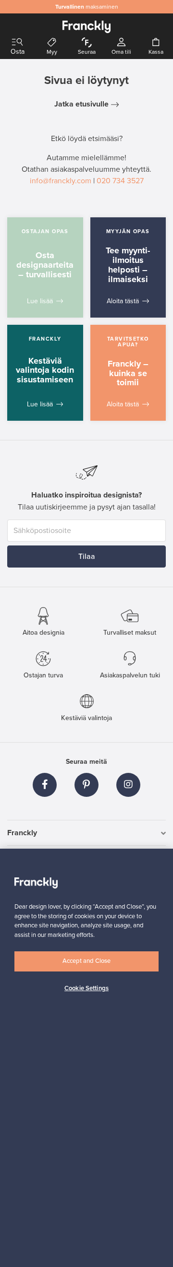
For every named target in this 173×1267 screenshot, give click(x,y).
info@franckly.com (60, 181)
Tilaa (86, 556)
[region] (86, 1058)
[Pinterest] (86, 785)
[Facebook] (45, 785)
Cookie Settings (86, 988)
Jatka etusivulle (81, 104)
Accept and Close (86, 961)
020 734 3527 (120, 181)
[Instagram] (128, 785)
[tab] (86, 833)
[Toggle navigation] (17, 42)
